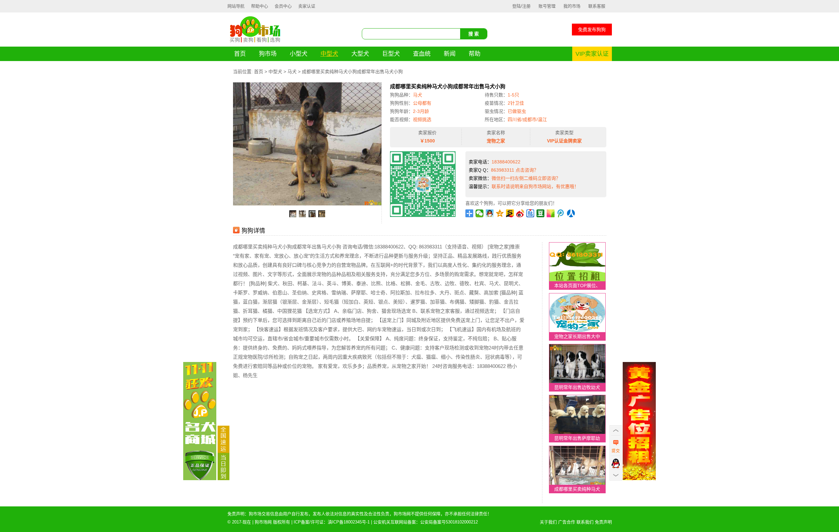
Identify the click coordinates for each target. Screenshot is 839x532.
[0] (223, 478)
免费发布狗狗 (592, 29)
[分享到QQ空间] (500, 213)
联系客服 (596, 6)
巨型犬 (391, 54)
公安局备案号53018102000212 (449, 522)
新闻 (450, 54)
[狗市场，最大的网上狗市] (255, 42)
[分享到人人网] (571, 213)
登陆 (516, 6)
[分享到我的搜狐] (510, 213)
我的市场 (571, 6)
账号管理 (547, 6)
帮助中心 (259, 6)
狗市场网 (263, 522)
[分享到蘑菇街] (551, 213)
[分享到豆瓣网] (541, 213)
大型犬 (360, 54)
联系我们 (585, 522)
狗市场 (268, 54)
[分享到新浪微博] (520, 213)
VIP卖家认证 (592, 54)
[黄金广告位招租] (639, 478)
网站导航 (235, 6)
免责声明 (603, 522)
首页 (240, 54)
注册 (526, 6)
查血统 (422, 54)
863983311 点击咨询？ (514, 170)
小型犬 (298, 54)
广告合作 (566, 522)
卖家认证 (306, 6)
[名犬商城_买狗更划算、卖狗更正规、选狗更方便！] (199, 478)
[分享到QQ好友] (490, 213)
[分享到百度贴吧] (530, 213)
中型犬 (329, 54)
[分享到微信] (480, 213)
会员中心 (283, 6)
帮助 (474, 54)
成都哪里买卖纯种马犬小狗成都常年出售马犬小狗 (352, 71)
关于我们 (548, 522)
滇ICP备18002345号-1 (349, 522)
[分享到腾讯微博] (561, 213)
